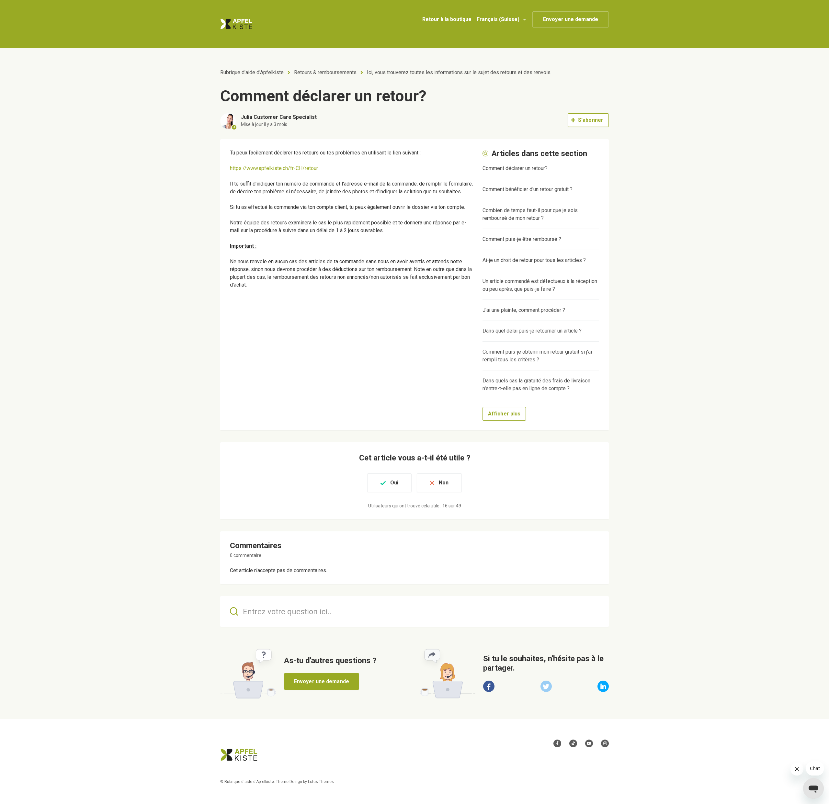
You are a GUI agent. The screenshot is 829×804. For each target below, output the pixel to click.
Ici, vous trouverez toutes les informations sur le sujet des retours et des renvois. (459, 72)
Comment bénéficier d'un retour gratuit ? (528, 189)
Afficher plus (504, 414)
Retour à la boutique (446, 19)
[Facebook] (488, 686)
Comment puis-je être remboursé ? (522, 239)
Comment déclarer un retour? (515, 168)
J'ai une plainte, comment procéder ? (524, 310)
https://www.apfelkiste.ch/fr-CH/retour (274, 168)
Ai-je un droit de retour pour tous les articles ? (534, 260)
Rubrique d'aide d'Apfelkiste (252, 72)
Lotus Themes (321, 781)
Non (444, 483)
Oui (394, 483)
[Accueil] (236, 24)
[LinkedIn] (603, 686)
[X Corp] (546, 686)
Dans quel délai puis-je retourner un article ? (532, 331)
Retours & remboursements (325, 72)
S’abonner (590, 120)
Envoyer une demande (570, 19)
